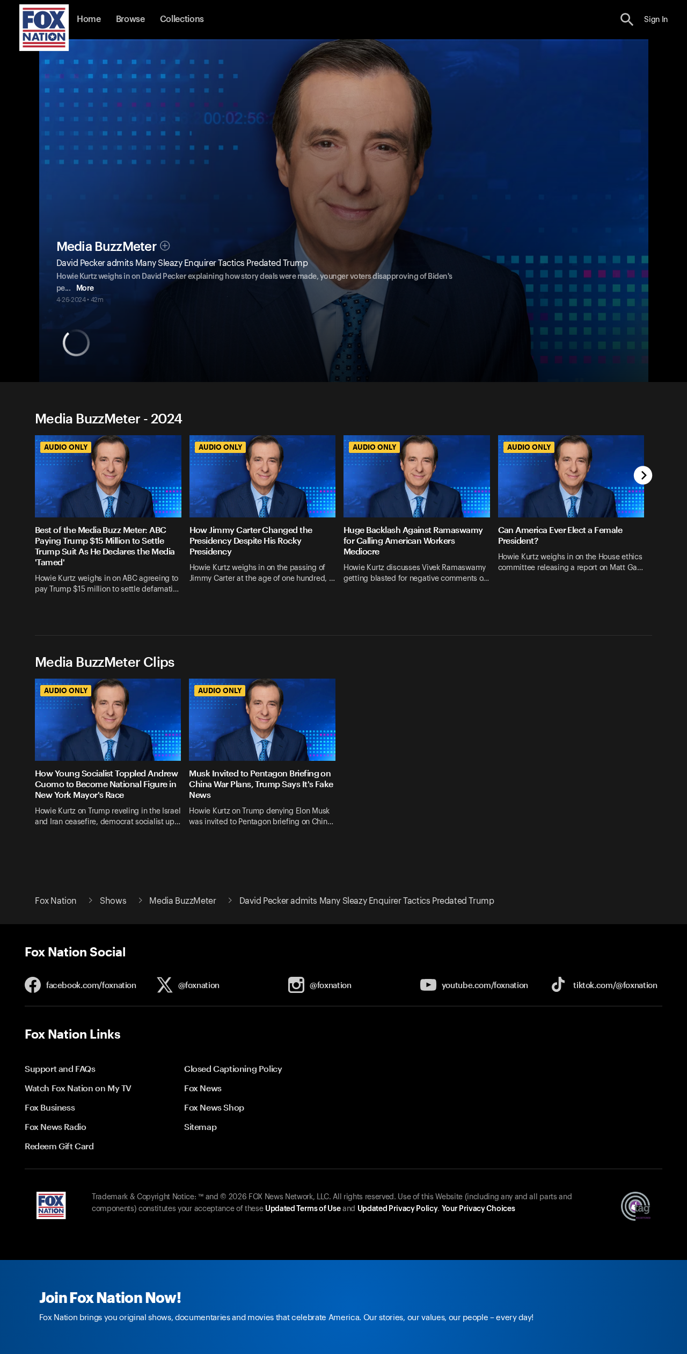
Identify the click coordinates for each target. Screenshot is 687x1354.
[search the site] (627, 19)
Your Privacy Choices (478, 1209)
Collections (182, 19)
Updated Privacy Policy (397, 1209)
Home (89, 19)
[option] (112, 521)
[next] (643, 476)
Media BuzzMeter (106, 246)
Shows (113, 901)
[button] (627, 19)
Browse (130, 19)
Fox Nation (56, 901)
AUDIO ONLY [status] (65, 447)
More (85, 288)
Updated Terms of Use (302, 1209)
